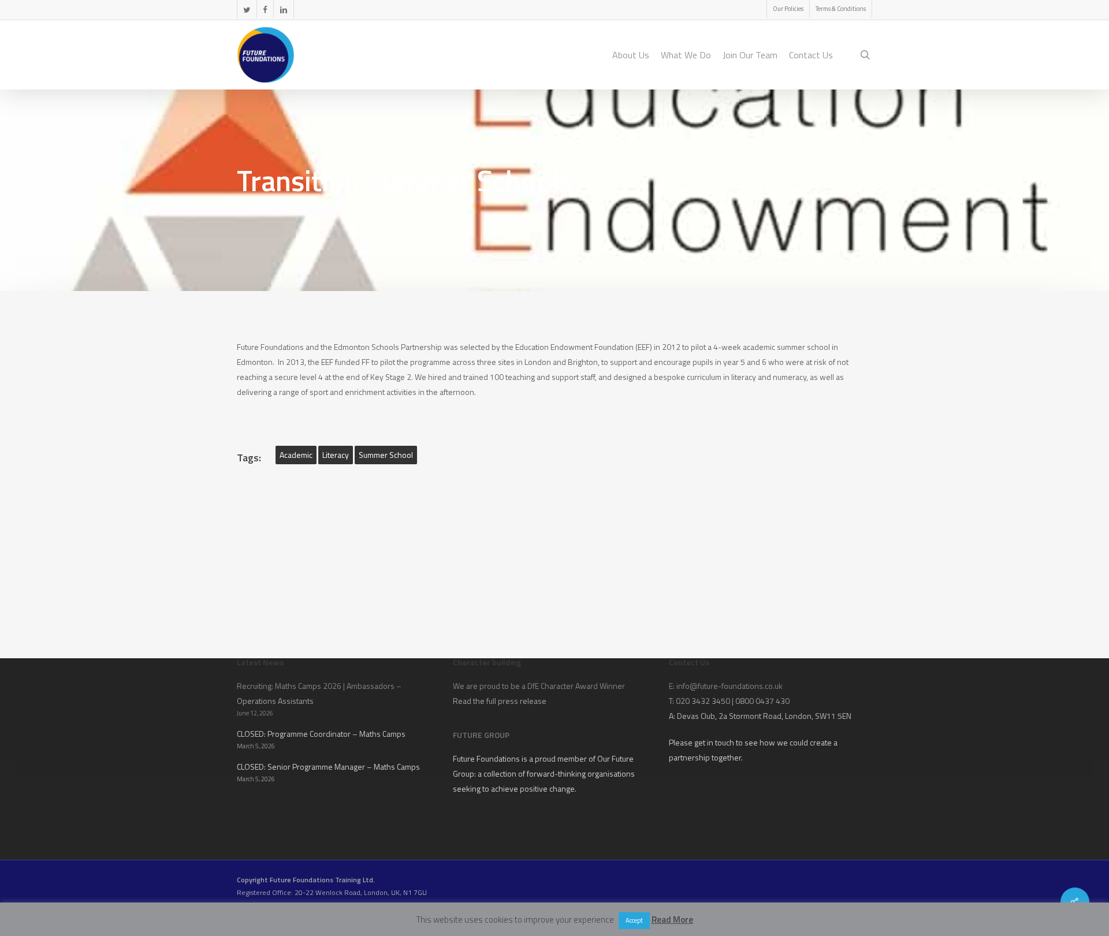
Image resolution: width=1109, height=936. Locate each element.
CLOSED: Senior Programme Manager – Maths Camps (328, 766)
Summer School (386, 455)
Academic (296, 455)
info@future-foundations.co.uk (729, 686)
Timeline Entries (356, 206)
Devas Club (696, 716)
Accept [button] (634, 920)
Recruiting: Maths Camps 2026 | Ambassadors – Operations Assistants (319, 693)
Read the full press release (499, 701)
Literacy (335, 455)
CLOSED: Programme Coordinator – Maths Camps (321, 734)
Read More (672, 919)
